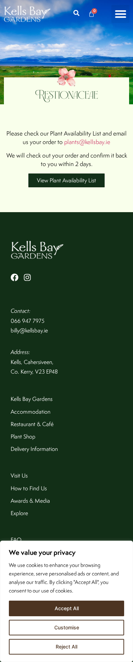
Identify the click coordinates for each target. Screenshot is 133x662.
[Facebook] (14, 277)
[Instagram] (27, 277)
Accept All (67, 608)
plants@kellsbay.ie (87, 142)
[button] (120, 14)
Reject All (66, 647)
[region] (66, 601)
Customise (66, 627)
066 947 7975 (27, 321)
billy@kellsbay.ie (29, 330)
